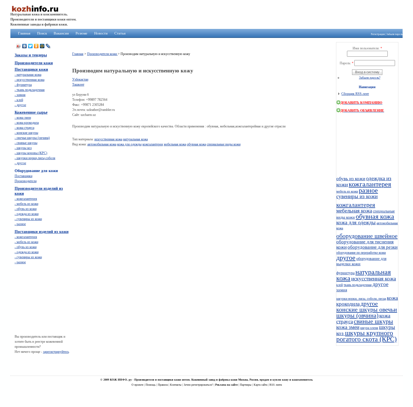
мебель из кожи (347, 191)
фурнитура (345, 273)
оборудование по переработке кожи (361, 253)
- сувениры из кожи (28, 219)
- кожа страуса (24, 128)
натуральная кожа (135, 139)
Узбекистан (80, 79)
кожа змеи (347, 327)
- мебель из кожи (26, 204)
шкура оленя (369, 328)
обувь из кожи (350, 178)
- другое (20, 105)
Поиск (42, 33)
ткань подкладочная (358, 285)
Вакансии (61, 33)
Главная (24, 33)
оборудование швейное (367, 236)
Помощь (151, 384)
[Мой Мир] (42, 46)
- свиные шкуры (26, 143)
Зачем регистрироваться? (199, 384)
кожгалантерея (152, 144)
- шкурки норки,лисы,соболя (35, 158)
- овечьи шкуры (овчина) (32, 138)
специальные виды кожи (223, 144)
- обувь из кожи (26, 209)
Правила (163, 384)
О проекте (137, 384)
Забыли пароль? (369, 77)
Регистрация (378, 34)
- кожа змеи (23, 118)
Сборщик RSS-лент (355, 94)
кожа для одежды (129, 144)
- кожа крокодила (27, 123)
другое (345, 257)
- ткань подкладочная (30, 90)
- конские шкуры (26, 133)
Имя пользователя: (367, 48)
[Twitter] (30, 46)
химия (341, 290)
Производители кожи (102, 54)
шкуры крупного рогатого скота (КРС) (366, 336)
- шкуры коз (23, 148)
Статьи (120, 33)
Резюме (81, 33)
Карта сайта (261, 384)
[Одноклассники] (36, 46)
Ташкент (78, 84)
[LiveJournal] (48, 46)
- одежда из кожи (26, 214)
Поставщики (23, 176)
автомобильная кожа (101, 144)
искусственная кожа (108, 139)
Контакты (176, 384)
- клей (19, 100)
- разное (20, 224)
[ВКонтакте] (25, 46)
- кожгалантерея (26, 199)
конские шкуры (357, 309)
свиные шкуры (373, 321)
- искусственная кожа (29, 80)
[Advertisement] (174, 163)
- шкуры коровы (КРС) (31, 153)
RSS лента (275, 384)
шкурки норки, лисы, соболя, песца (361, 299)
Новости (101, 33)
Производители (26, 181)
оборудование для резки (373, 247)
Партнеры (246, 384)
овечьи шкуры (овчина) (366, 312)
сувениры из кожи (357, 196)
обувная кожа (196, 144)
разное (368, 190)
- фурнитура (23, 85)
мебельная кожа (175, 144)
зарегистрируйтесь (56, 352)
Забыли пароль (394, 34)
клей (339, 285)
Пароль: (346, 63)
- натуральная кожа (28, 75)
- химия (20, 95)
